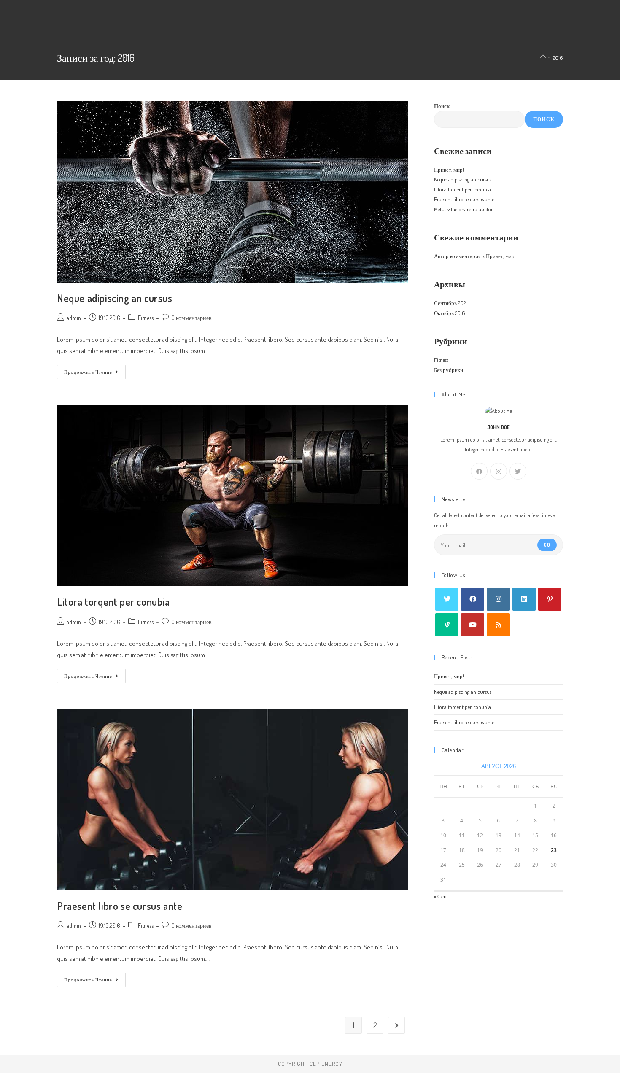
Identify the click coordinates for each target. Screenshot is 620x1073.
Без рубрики (448, 370)
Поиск (442, 105)
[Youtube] (472, 624)
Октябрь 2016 (449, 313)
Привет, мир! (449, 169)
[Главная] (543, 57)
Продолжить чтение (95, 373)
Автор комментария (457, 256)
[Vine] (446, 624)
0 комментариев (191, 317)
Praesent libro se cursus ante (119, 905)
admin (74, 317)
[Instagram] (498, 471)
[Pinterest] (549, 599)
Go (547, 545)
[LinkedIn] (524, 599)
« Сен (440, 896)
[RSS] (498, 624)
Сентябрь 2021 (450, 302)
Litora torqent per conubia (113, 601)
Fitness (146, 317)
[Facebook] (479, 471)
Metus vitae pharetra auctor (463, 209)
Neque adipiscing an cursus (115, 298)
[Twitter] (517, 471)
